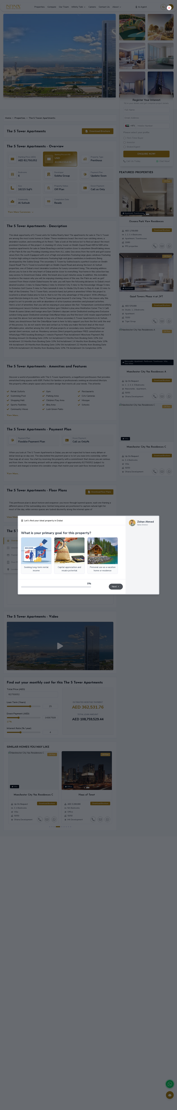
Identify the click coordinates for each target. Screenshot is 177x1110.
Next (114, 586)
